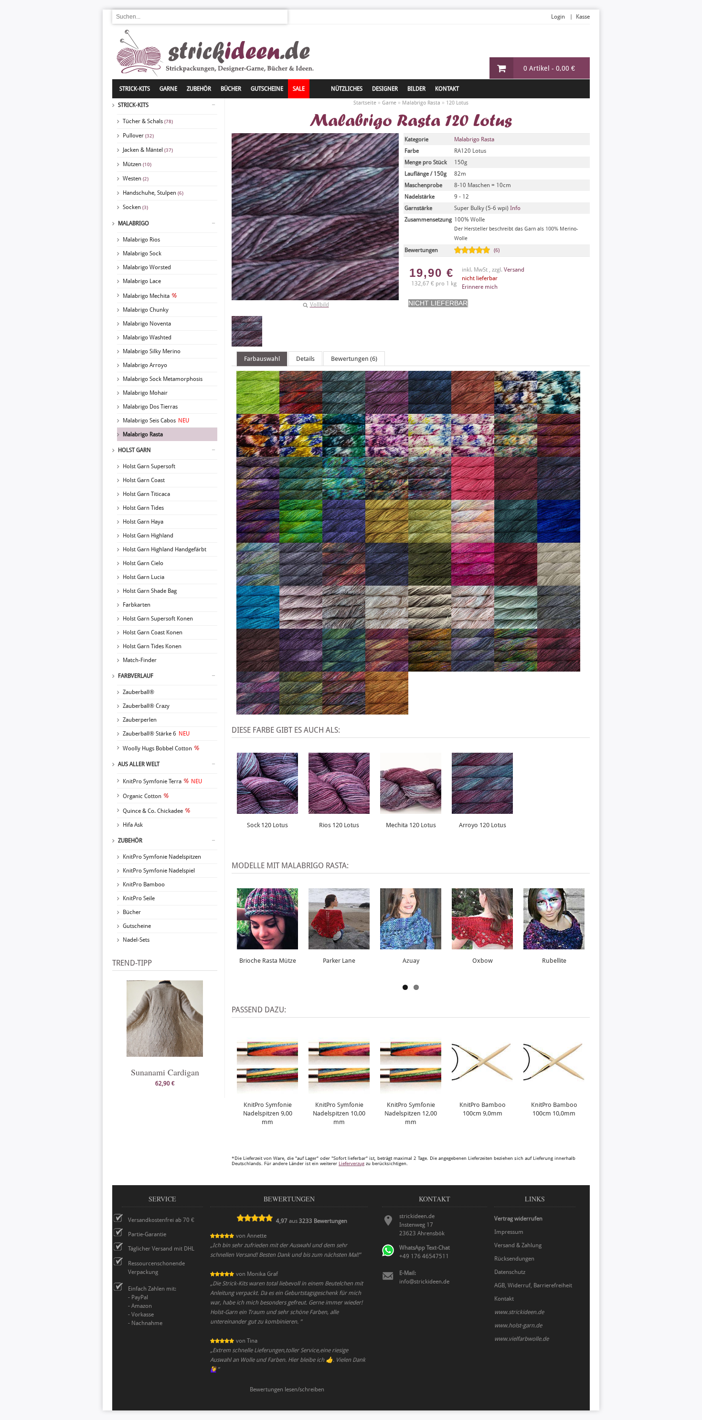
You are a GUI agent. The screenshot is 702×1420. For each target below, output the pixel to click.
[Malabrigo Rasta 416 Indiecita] (257, 581)
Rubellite (554, 960)
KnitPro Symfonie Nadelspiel (159, 870)
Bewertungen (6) (354, 358)
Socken (135, 207)
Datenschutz (509, 1272)
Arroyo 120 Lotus (482, 825)
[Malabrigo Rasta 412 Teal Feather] (515, 538)
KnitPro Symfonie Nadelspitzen (162, 856)
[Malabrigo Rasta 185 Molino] (515, 452)
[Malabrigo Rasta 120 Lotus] (247, 331)
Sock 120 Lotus (267, 825)
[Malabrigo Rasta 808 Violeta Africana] (300, 667)
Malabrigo (133, 223)
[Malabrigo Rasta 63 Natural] (558, 581)
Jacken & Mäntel (148, 150)
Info (515, 208)
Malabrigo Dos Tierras (150, 406)
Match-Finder (140, 660)
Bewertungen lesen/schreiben (287, 1389)
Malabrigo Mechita (146, 296)
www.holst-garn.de (518, 1325)
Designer (385, 88)
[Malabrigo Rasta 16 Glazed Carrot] (472, 409)
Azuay (411, 960)
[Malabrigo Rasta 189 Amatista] (257, 495)
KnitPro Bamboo (144, 884)
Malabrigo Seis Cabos (156, 420)
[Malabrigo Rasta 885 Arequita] (300, 710)
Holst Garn (134, 450)
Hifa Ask (133, 824)
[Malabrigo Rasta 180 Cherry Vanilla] (472, 452)
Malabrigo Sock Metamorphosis (162, 379)
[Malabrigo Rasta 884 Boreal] (257, 710)
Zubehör (130, 840)
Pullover (138, 135)
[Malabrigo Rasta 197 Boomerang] (343, 495)
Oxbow (482, 960)
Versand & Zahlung (518, 1245)
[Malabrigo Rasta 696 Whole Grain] (343, 624)
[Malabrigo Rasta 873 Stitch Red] (558, 667)
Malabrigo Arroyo (145, 365)
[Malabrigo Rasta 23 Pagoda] (515, 495)
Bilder (416, 88)
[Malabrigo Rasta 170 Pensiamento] (300, 452)
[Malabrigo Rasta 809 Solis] (343, 667)
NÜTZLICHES (346, 88)
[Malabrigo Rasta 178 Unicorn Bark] (429, 452)
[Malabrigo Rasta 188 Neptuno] (558, 452)
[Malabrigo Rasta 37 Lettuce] (429, 538)
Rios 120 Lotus (339, 825)
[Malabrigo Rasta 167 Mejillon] (515, 409)
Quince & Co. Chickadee (153, 811)
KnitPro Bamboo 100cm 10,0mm (554, 1109)
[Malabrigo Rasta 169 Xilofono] (257, 452)
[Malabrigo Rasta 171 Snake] (343, 452)
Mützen (137, 164)
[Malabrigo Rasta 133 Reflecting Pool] (343, 409)
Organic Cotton (142, 796)
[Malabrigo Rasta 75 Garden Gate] (558, 624)
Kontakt (447, 88)
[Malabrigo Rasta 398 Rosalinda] (472, 538)
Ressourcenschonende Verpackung (156, 1267)
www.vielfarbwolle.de (521, 1339)
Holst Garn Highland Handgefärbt (164, 549)
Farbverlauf (135, 676)
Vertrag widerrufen (518, 1218)
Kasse (583, 16)
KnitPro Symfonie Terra (162, 781)
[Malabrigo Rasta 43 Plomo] (300, 581)
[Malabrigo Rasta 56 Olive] (429, 581)
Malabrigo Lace (142, 281)
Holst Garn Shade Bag (150, 591)
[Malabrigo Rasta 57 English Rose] (472, 581)
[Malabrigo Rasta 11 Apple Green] (257, 409)
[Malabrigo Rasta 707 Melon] (472, 624)
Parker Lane (339, 960)
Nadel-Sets (136, 939)
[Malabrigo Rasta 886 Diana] (343, 710)
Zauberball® (138, 692)
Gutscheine (137, 926)
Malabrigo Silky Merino (152, 351)
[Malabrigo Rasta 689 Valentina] (300, 624)
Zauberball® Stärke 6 (156, 733)
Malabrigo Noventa (147, 323)
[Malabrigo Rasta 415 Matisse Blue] (558, 538)
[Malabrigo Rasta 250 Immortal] (300, 538)
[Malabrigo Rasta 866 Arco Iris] (515, 667)
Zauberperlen (140, 719)
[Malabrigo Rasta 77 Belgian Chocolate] (257, 667)
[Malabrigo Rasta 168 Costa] (558, 409)
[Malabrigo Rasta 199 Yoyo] (429, 495)
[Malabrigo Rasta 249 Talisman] (257, 538)
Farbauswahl (262, 358)
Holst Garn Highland (148, 535)
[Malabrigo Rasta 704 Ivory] (386, 624)
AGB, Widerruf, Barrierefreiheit (533, 1285)
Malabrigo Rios (141, 239)
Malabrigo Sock (142, 253)
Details (305, 358)
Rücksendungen (514, 1258)
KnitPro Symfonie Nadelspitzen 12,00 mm (410, 1113)
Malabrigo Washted (147, 337)
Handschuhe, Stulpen (153, 192)
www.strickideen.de (519, 1312)
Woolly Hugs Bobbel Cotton (157, 748)
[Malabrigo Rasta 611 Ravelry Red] (515, 581)
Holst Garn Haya (143, 521)
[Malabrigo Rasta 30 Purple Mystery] (343, 538)
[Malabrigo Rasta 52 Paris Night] (386, 581)
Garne (168, 88)
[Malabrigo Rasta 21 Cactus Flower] (472, 495)
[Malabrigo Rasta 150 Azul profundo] (429, 409)
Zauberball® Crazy (146, 706)
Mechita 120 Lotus (411, 825)
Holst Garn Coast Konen (152, 632)
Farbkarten (136, 604)
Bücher (132, 912)
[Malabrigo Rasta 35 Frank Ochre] (386, 538)
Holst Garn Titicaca (146, 494)
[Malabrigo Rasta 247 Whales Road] (558, 495)
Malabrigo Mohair (145, 392)
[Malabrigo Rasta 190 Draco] (300, 495)
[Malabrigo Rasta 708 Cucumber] (515, 624)
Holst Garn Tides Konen (152, 646)
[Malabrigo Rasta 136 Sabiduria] (386, 409)
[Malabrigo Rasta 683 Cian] (257, 624)
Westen (136, 178)
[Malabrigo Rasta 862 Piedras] (429, 667)
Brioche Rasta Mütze (267, 960)
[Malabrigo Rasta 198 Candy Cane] (386, 495)
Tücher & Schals (148, 121)
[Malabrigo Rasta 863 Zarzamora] (472, 667)
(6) (497, 250)
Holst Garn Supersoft (149, 466)
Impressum (508, 1232)
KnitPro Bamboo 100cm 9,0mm (482, 1109)
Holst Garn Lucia (143, 577)
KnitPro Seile (139, 898)
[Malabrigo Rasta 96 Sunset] (386, 710)
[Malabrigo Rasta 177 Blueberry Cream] (386, 452)
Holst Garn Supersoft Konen (158, 618)
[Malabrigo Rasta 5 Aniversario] (343, 581)
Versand (514, 269)
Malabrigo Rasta (143, 434)
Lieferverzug (351, 1163)
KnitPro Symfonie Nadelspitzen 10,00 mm (339, 1113)
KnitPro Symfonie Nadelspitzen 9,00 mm (267, 1113)
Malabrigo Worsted (147, 267)
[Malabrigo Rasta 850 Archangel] (386, 667)
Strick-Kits (134, 88)
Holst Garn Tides (143, 508)
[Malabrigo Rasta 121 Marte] (300, 409)
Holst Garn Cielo (143, 563)
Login (558, 16)
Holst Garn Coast (144, 480)
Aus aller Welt (139, 764)
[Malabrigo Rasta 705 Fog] (429, 624)
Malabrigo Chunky (146, 309)
